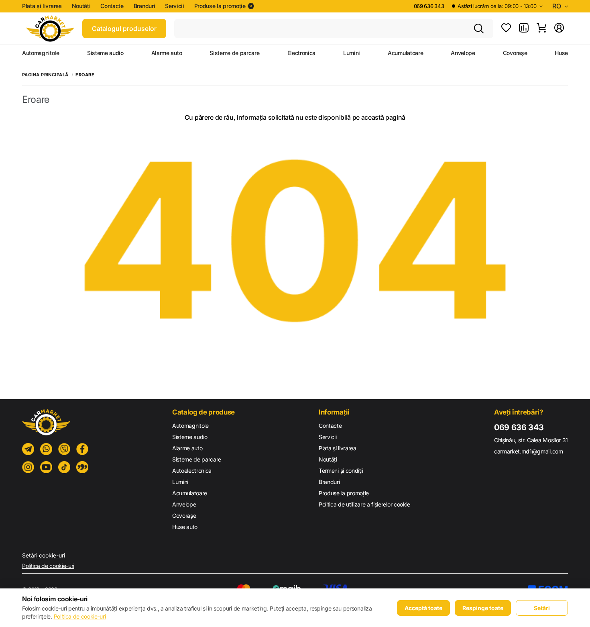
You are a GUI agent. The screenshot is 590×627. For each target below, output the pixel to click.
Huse (561, 53)
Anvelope (463, 53)
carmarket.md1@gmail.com (528, 451)
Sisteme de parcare (234, 53)
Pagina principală (45, 75)
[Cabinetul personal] (559, 28)
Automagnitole (40, 53)
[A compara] (524, 28)
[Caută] (479, 28)
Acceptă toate (423, 608)
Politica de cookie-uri (48, 565)
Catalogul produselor (124, 29)
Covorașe (515, 53)
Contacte (111, 6)
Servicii (174, 6)
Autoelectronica (192, 470)
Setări (542, 608)
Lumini (351, 53)
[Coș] (541, 28)
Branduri (144, 6)
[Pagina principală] (50, 28)
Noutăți (81, 6)
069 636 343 (429, 6)
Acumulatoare (405, 53)
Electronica (301, 53)
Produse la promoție (220, 6)
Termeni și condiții (341, 470)
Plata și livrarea (42, 6)
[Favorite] (506, 28)
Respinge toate (482, 608)
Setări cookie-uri (43, 555)
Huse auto (184, 526)
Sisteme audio (105, 53)
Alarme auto (166, 53)
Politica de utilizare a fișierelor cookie (364, 504)
